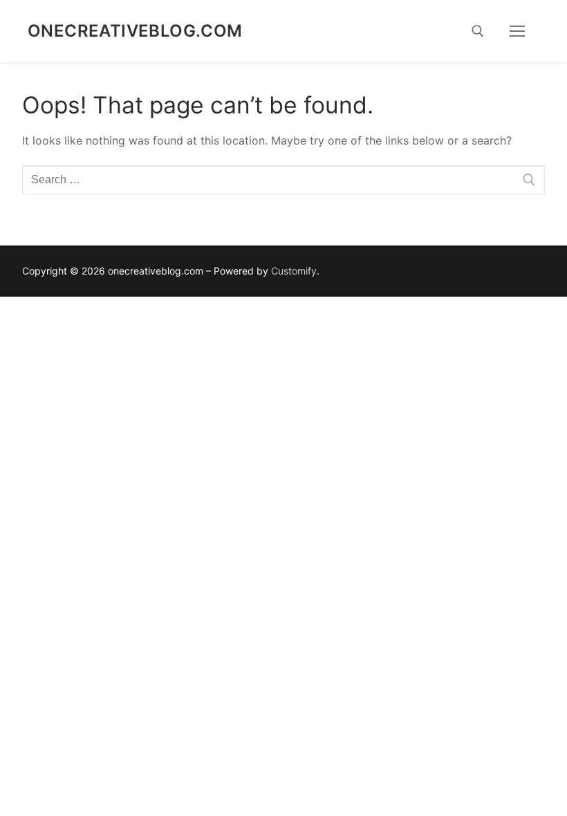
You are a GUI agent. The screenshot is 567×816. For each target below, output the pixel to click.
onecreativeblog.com (135, 31)
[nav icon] (517, 31)
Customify (294, 271)
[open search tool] (478, 31)
